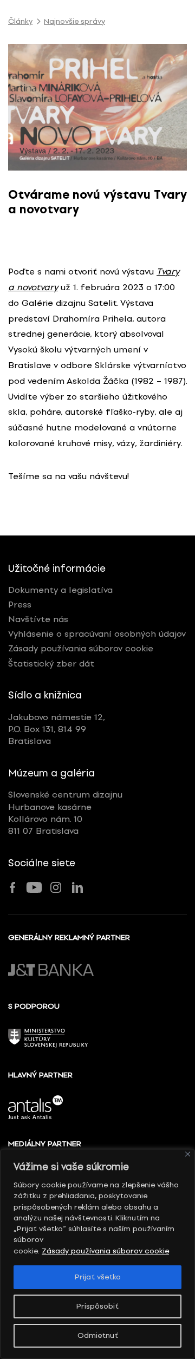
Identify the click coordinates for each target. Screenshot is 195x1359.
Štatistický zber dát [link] (51, 663)
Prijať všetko (98, 1277)
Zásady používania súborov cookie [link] (105, 1251)
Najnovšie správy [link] (74, 21)
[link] (97, 107)
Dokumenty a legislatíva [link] (60, 590)
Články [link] (20, 21)
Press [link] (19, 604)
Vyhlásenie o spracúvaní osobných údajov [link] (97, 634)
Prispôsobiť (97, 1306)
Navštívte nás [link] (38, 619)
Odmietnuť (97, 1335)
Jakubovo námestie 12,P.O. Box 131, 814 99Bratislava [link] (56, 729)
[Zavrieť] (187, 1154)
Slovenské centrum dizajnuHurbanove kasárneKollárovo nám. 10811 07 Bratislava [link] (65, 812)
